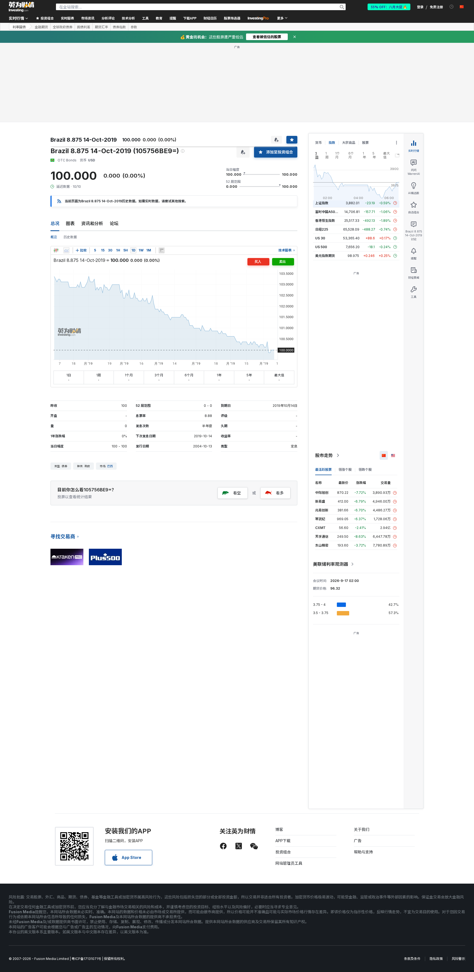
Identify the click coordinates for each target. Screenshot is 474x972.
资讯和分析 (92, 223)
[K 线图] (56, 250)
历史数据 (70, 237)
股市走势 (324, 455)
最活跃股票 (323, 469)
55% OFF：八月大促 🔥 (389, 6)
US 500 (321, 247)
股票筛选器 (232, 18)
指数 (332, 143)
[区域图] (66, 250)
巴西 (110, 466)
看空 (237, 493)
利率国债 (19, 26)
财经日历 (210, 18)
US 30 (320, 238)
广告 (358, 840)
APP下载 (282, 840)
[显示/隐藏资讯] (162, 250)
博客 (279, 829)
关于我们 (361, 829)
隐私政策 (436, 959)
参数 (134, 27)
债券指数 (119, 27)
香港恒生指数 (325, 221)
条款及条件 (412, 959)
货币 (318, 143)
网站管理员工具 (288, 863)
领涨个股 (345, 469)
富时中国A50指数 (328, 212)
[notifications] (451, 6)
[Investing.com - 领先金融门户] (21, 7)
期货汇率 (101, 27)
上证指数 (321, 203)
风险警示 (458, 959)
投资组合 (283, 852)
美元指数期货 (325, 256)
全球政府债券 (62, 27)
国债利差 (83, 27)
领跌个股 (365, 469)
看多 (280, 493)
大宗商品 (348, 143)
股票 (365, 143)
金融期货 (41, 27)
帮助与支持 (363, 852)
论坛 (114, 223)
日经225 (321, 229)
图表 (70, 223)
